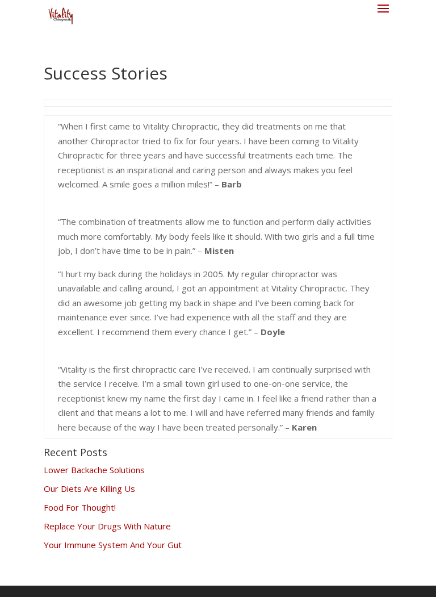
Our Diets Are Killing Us (89, 488)
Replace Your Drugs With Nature (107, 526)
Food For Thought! (80, 507)
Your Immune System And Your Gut (113, 544)
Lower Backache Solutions (94, 469)
